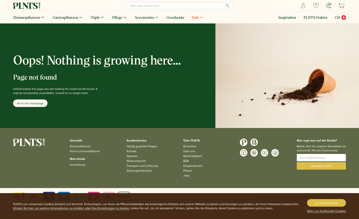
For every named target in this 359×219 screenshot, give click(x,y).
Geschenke (175, 17)
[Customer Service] (328, 5)
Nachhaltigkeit (192, 156)
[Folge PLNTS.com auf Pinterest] (254, 153)
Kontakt (131, 151)
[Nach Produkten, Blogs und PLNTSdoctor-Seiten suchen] (227, 5)
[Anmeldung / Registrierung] (303, 5)
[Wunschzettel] (316, 5)
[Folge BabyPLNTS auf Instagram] (254, 142)
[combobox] (179, 5)
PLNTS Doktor (315, 17)
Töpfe (95, 17)
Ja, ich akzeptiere (326, 203)
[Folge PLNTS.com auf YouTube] (264, 153)
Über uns (189, 151)
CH (337, 17)
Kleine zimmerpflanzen (85, 151)
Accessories (144, 17)
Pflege (117, 17)
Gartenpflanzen (65, 17)
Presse (187, 171)
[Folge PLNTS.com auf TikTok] (275, 153)
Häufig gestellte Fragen (142, 146)
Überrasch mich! (321, 166)
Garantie (132, 156)
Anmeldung (77, 165)
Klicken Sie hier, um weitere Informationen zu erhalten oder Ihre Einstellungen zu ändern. (71, 208)
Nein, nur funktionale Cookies (326, 211)
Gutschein (190, 146)
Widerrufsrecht (136, 161)
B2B (186, 161)
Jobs (186, 175)
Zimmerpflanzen (26, 17)
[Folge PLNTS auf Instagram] (243, 142)
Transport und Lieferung (142, 166)
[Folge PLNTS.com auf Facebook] (243, 153)
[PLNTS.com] (26, 5)
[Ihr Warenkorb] (341, 5)
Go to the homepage (30, 103)
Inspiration (287, 17)
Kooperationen (192, 166)
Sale (195, 17)
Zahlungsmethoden (139, 171)
